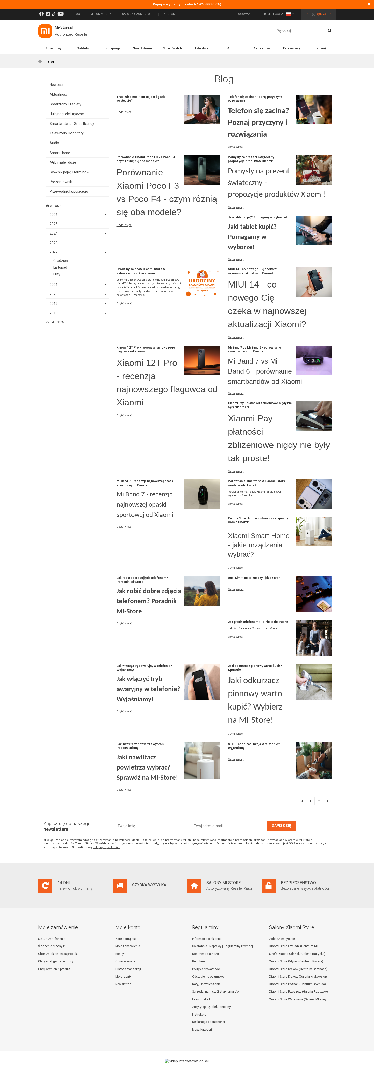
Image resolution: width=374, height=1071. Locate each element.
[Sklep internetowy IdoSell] (187, 1061)
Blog (76, 14)
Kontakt (170, 14)
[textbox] (306, 31)
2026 (54, 215)
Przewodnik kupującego (69, 191)
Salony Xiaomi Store (137, 14)
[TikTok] (53, 14)
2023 (54, 243)
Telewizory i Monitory (67, 133)
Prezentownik (61, 182)
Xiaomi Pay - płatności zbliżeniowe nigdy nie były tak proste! (260, 405)
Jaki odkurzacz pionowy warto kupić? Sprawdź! (255, 668)
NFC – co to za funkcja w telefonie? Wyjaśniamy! (254, 746)
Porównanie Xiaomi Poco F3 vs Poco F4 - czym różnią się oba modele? (147, 159)
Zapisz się (281, 826)
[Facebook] (41, 14)
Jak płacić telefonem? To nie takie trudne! (258, 622)
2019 (54, 303)
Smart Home (142, 48)
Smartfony (53, 48)
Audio (231, 48)
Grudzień (60, 261)
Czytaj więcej (124, 112)
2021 (54, 285)
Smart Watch (172, 48)
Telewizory (291, 48)
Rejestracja (273, 14)
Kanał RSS (53, 322)
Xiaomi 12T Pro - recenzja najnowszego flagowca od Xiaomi (146, 349)
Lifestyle (202, 48)
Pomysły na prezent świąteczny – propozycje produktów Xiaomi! (252, 159)
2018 (54, 313)
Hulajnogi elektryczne (67, 114)
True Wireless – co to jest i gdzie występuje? (141, 99)
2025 (54, 224)
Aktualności (59, 94)
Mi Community (101, 14)
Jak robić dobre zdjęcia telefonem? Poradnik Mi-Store (142, 580)
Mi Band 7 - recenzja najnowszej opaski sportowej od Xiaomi (145, 483)
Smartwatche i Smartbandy (72, 124)
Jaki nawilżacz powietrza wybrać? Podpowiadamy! (140, 746)
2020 (54, 294)
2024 (54, 233)
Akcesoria (261, 48)
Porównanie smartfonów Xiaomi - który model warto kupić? (256, 483)
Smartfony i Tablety (65, 104)
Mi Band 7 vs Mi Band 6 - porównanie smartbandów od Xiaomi (254, 349)
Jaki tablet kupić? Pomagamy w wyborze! (257, 217)
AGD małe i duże (63, 162)
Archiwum (54, 206)
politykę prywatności (106, 847)
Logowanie (245, 14)
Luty (56, 274)
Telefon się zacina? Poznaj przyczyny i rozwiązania (255, 99)
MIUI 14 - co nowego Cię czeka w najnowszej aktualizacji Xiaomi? (252, 271)
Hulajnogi (112, 48)
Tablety (83, 48)
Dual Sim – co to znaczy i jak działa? (254, 578)
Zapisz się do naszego (66, 826)
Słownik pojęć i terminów (69, 172)
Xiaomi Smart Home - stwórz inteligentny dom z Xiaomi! (258, 520)
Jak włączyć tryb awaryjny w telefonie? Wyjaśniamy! (144, 668)
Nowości (322, 48)
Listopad (60, 267)
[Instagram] (48, 14)
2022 (54, 252)
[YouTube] (60, 14)
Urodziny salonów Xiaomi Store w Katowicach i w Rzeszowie (141, 271)
